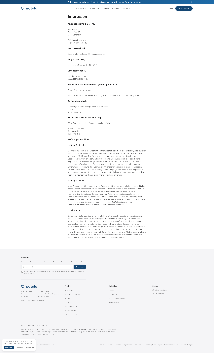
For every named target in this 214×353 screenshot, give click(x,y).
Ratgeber (115, 8)
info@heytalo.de (161, 290)
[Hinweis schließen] (191, 2)
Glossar (68, 302)
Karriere (118, 345)
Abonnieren (79, 267)
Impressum (113, 290)
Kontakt (110, 345)
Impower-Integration (72, 294)
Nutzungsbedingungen (117, 298)
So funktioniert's (95, 8)
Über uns (125, 9)
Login (172, 8)
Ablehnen (20, 347)
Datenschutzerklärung (67, 271)
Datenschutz (113, 294)
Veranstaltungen (71, 306)
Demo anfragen (184, 8)
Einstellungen (30, 347)
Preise (106, 8)
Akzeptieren (8, 347)
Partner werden (70, 311)
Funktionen (80, 8)
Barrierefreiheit (114, 302)
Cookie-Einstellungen (185, 345)
